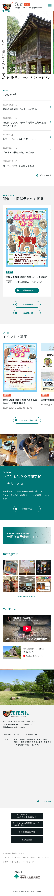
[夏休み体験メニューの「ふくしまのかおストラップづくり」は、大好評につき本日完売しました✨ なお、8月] (10, 567)
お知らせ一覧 (45, 175)
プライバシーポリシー (11, 857)
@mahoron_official (27, 596)
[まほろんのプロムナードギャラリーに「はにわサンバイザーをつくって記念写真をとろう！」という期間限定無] (27, 567)
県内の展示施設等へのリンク (14, 853)
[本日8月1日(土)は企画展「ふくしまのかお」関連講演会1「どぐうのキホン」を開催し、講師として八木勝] (27, 584)
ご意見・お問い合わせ (11, 862)
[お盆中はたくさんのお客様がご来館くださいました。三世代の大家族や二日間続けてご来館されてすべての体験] (10, 584)
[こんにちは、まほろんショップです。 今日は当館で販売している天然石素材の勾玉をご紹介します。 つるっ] (43, 567)
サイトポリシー (29, 857)
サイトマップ (28, 862)
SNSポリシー (43, 857)
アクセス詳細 (45, 801)
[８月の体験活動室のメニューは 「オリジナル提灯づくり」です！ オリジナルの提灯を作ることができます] (43, 584)
